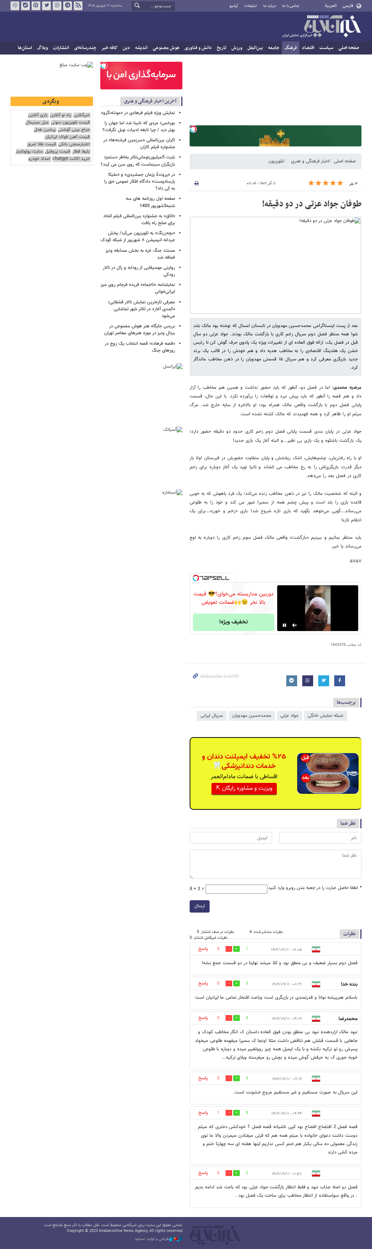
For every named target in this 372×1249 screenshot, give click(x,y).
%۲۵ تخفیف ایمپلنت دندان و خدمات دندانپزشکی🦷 (244, 761)
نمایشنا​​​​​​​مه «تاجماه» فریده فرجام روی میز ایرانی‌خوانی (138, 288)
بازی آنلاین (38, 115)
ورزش (236, 48)
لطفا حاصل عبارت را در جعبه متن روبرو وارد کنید (314, 888)
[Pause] (284, 625)
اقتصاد (308, 48)
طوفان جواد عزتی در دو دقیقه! (310, 204)
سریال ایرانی (212, 715)
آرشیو (234, 6)
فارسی (348, 6)
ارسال (199, 906)
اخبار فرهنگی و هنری (310, 161)
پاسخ (203, 949)
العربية (331, 6)
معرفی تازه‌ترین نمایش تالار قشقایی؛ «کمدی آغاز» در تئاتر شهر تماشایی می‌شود (141, 309)
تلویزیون (275, 161)
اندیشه (141, 48)
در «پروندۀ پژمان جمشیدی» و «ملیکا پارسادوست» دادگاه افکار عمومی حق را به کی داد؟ (139, 181)
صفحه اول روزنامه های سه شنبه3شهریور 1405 (150, 202)
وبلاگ (42, 48)
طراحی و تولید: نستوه (152, 1239)
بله (25, 5)
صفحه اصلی (348, 48)
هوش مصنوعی (166, 48)
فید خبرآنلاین (78, 5)
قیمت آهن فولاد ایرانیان (67, 137)
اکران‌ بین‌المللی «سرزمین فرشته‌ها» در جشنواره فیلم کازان (139, 144)
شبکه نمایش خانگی (325, 715)
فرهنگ (290, 48)
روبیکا (15, 5)
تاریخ (221, 48)
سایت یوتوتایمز (29, 151)
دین (126, 48)
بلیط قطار (81, 151)
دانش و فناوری (198, 48)
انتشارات (61, 48)
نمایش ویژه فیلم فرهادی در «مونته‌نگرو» (138, 113)
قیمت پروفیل (57, 151)
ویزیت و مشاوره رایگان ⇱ (244, 788)
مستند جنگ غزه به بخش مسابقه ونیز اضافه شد (140, 254)
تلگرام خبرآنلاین (67, 5)
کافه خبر (109, 48)
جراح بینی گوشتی (74, 129)
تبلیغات (250, 6)
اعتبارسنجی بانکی (74, 144)
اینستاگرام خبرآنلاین (57, 5)
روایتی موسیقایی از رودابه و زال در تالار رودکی (139, 271)
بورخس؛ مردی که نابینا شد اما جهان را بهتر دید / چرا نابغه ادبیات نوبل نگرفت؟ (138, 127)
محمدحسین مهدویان (251, 715)
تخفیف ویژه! (233, 622)
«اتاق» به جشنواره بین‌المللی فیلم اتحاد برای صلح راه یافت (139, 220)
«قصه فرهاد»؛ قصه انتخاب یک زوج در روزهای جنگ (140, 347)
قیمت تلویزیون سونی (70, 122)
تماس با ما (290, 6)
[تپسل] (193, 129)
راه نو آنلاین (60, 115)
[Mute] (294, 625)
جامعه (273, 48)
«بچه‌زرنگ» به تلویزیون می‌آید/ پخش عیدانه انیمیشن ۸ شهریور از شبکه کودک (138, 237)
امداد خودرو (39, 158)
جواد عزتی (289, 715)
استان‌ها (25, 48)
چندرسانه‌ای (85, 48)
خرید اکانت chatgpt (71, 158)
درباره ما (269, 6)
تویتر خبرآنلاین (46, 5)
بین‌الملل (255, 48)
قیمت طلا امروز (41, 144)
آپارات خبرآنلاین (36, 5)
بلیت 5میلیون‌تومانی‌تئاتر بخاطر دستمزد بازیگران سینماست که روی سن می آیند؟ (138, 161)
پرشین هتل (45, 129)
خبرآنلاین (321, 26)
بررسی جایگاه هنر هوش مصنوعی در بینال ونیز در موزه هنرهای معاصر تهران (139, 330)
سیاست (326, 48)
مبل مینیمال (37, 122)
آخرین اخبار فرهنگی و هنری (150, 101)
